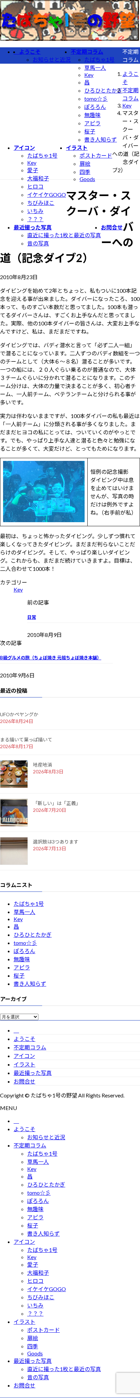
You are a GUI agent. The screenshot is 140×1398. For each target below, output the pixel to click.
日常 (31, 617)
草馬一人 (95, 67)
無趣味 (92, 115)
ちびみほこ (40, 202)
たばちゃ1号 (99, 59)
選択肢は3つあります (55, 842)
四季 (85, 171)
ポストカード (96, 155)
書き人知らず (100, 139)
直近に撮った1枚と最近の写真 (64, 235)
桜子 (89, 131)
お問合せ (24, 1081)
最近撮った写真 (33, 1073)
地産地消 (42, 765)
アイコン (24, 1055)
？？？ (35, 219)
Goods (87, 179)
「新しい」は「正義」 (57, 803)
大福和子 (38, 178)
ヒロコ (35, 186)
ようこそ (24, 1038)
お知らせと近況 (52, 59)
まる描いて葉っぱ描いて (26, 739)
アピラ (92, 123)
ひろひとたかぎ (103, 90)
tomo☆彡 (96, 98)
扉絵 (85, 163)
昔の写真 (38, 243)
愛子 (32, 170)
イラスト (24, 1064)
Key (88, 74)
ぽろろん (95, 106)
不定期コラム (30, 1047)
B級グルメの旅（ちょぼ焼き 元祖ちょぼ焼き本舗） (50, 657)
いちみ (35, 211)
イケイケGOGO (46, 194)
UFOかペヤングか (19, 714)
